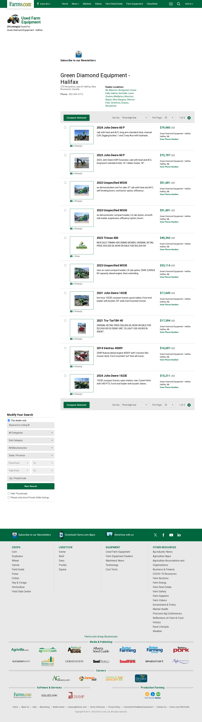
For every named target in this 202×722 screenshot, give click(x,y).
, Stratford (115, 102)
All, (106, 90)
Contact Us (161, 707)
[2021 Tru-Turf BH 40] (82, 328)
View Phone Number (169, 139)
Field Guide (18, 569)
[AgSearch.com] (48, 649)
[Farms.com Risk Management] (48, 661)
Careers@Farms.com (77, 707)
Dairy (62, 560)
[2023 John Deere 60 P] (82, 163)
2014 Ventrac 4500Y (110, 348)
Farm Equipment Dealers (119, 556)
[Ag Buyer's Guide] (74, 649)
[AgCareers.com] (61, 678)
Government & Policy (164, 604)
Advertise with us (124, 534)
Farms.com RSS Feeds (179, 707)
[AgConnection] (181, 661)
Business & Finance (164, 569)
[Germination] (74, 661)
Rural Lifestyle (161, 626)
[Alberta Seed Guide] (101, 649)
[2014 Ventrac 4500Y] (82, 356)
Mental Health (160, 609)
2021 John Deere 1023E (112, 293)
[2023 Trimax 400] (82, 245)
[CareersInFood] (88, 678)
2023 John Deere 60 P (111, 155)
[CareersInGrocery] (114, 678)
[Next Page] (189, 117)
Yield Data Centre (21, 591)
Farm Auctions (161, 578)
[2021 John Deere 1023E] (82, 300)
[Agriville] (21, 649)
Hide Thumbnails (19, 493)
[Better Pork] (181, 649)
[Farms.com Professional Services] (23, 695)
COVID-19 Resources (165, 573)
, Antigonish (123, 90)
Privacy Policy (114, 707)
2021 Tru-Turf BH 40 (110, 320)
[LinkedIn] (179, 535)
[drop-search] (178, 4)
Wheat (15, 560)
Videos (98, 4)
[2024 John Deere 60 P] (82, 135)
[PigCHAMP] (76, 695)
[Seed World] (101, 661)
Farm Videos (160, 600)
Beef (61, 556)
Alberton (113, 90)
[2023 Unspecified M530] (82, 190)
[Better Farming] (128, 649)
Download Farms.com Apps (80, 534)
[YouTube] (171, 535)
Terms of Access (97, 707)
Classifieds (152, 4)
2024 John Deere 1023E (112, 375)
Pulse (15, 573)
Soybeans (17, 556)
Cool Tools (112, 569)
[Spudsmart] (154, 661)
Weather (157, 631)
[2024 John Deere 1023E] (82, 383)
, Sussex (124, 102)
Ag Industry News (162, 551)
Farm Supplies (161, 595)
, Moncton (128, 96)
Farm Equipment (134, 4)
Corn (14, 551)
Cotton (15, 578)
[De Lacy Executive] (141, 678)
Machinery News (115, 560)
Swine (62, 551)
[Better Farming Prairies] (154, 649)
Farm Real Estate (114, 4)
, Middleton (118, 96)
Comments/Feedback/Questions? (138, 707)
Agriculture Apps (162, 556)
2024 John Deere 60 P (111, 127)
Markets (87, 4)
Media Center (59, 707)
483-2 (45, 4)
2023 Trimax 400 (107, 237)
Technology (112, 565)
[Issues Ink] (49, 695)
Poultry (63, 565)
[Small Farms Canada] (128, 661)
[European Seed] (21, 661)
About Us (25, 707)
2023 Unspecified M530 (112, 182)
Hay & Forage (19, 582)
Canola (15, 565)
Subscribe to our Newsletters (34, 534)
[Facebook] (163, 535)
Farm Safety (159, 591)
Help (34, 707)
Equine (62, 569)
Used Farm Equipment (118, 551)
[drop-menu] (171, 4)
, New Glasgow (119, 99)
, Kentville (122, 93)
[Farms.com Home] (20, 4)
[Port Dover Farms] (153, 695)
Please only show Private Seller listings (30, 497)
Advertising (45, 707)
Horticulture (18, 587)
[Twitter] (155, 535)
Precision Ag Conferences (167, 613)
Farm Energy (159, 582)
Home (65, 4)
